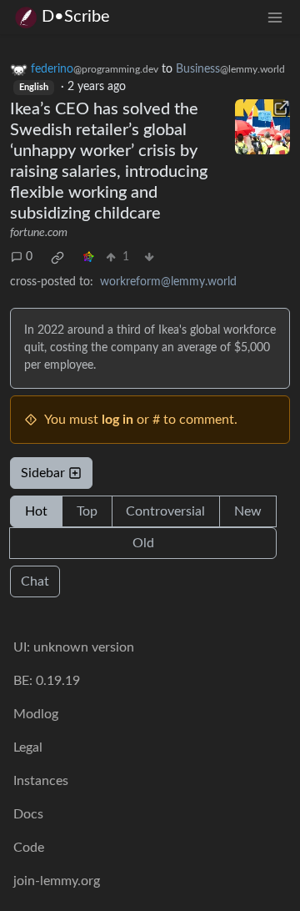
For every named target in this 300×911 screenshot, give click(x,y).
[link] (57, 258)
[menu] (275, 17)
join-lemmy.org (56, 881)
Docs (28, 814)
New (248, 511)
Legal (27, 747)
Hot (36, 511)
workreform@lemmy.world (168, 282)
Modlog (35, 714)
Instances (40, 781)
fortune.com (39, 233)
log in (117, 419)
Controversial (165, 511)
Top (87, 511)
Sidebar (43, 473)
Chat (35, 581)
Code (28, 847)
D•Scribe (76, 16)
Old (143, 543)
